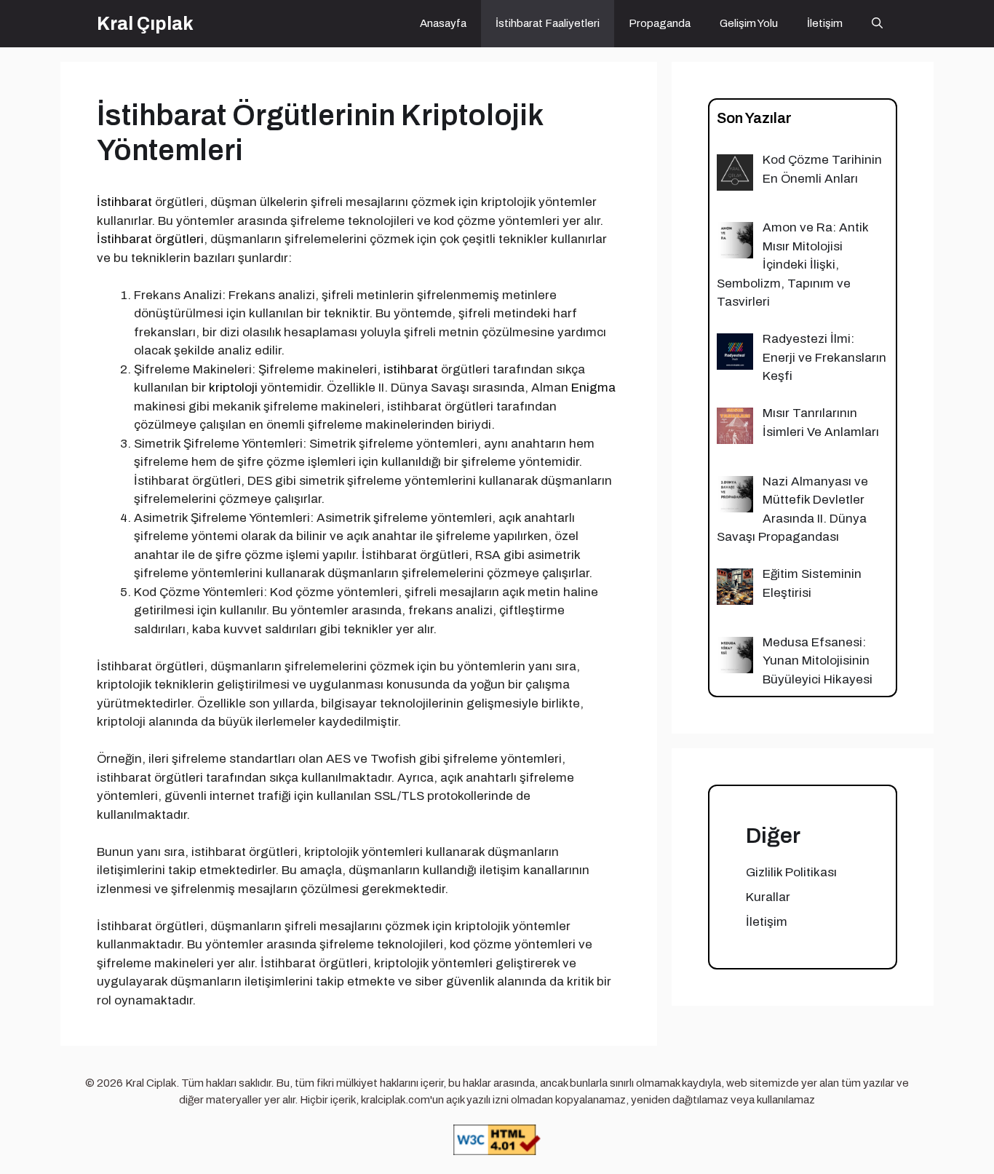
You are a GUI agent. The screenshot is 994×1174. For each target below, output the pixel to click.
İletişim (825, 23)
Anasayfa (443, 23)
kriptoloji (233, 387)
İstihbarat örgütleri (150, 239)
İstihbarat (124, 202)
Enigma (593, 387)
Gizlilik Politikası (791, 872)
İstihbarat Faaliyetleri (548, 23)
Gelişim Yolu (749, 23)
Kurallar (768, 897)
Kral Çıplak (145, 23)
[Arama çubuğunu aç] (877, 23)
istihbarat (410, 369)
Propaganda (660, 23)
